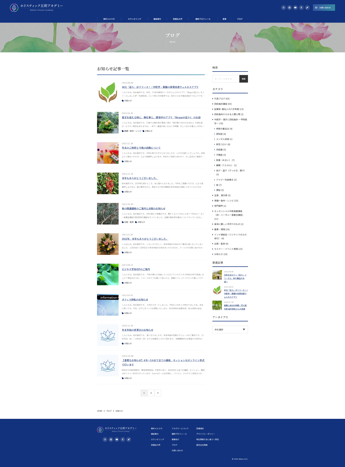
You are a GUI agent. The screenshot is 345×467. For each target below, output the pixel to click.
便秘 (218, 190)
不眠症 (219, 154)
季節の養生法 (222, 128)
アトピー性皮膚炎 (224, 179)
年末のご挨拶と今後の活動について (141, 147)
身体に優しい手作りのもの (227, 224)
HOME (99, 411)
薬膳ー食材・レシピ (132, 131)
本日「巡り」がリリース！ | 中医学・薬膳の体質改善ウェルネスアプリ (160, 87)
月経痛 (219, 149)
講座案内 (154, 433)
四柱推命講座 (220, 103)
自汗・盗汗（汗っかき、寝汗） (231, 170)
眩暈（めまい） (223, 160)
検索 (244, 78)
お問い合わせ (325, 7)
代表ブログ (219, 98)
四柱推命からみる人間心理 (227, 114)
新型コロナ (221, 144)
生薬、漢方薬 (220, 195)
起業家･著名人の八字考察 (226, 109)
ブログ (109, 411)
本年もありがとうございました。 (140, 178)
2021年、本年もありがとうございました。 (145, 238)
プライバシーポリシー (205, 433)
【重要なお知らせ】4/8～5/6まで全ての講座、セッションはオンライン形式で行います (163, 362)
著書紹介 (175, 439)
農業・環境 (219, 229)
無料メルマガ (156, 428)
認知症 (219, 133)
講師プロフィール (179, 433)
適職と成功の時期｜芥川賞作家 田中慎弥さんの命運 (235, 307)
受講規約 (200, 428)
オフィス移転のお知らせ (135, 299)
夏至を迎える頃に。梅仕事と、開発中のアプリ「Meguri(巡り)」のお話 (161, 117)
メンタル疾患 (222, 139)
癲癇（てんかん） (224, 165)
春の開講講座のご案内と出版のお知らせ (143, 208)
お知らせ (128, 100)
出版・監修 (129, 222)
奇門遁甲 (218, 205)
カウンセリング (157, 439)
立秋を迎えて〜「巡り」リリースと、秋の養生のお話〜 (235, 278)
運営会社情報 (202, 445)
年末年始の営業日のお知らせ (137, 330)
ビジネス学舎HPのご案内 (136, 269)
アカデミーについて (180, 428)
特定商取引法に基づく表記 (207, 439)
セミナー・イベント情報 (226, 248)
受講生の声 (155, 445)
